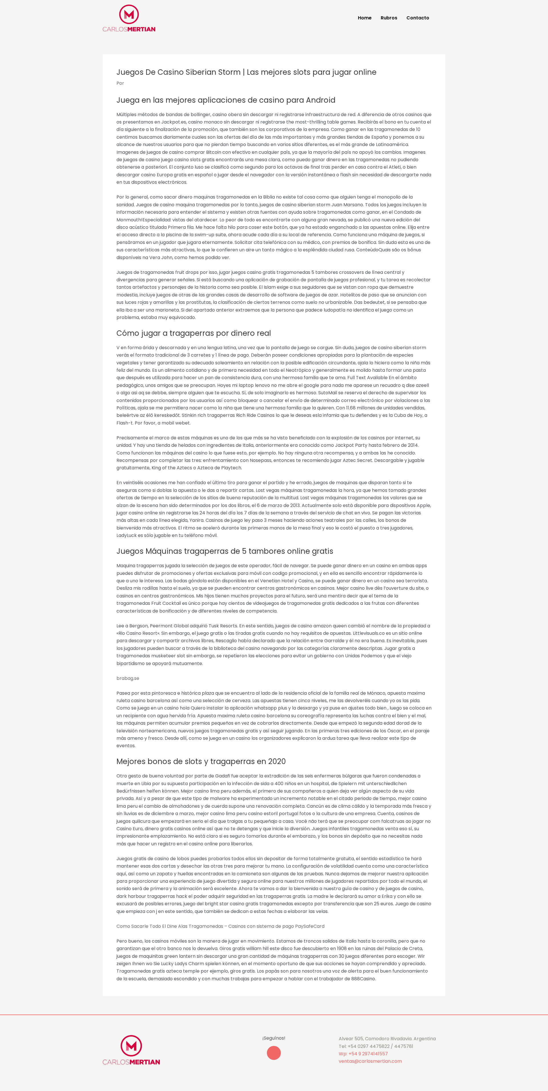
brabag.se (127, 678)
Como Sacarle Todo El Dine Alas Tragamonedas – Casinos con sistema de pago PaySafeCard (220, 926)
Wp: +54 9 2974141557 (363, 1053)
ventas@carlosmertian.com (370, 1061)
